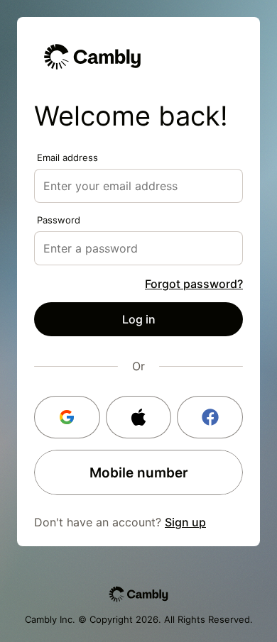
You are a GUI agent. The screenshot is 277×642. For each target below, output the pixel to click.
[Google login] (67, 417)
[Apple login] (139, 417)
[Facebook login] (210, 417)
